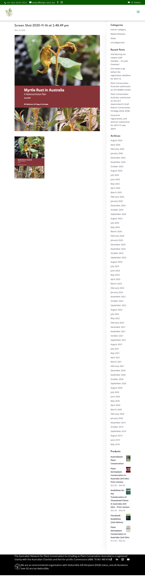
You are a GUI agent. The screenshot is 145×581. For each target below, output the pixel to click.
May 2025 (115, 183)
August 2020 (116, 387)
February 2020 (117, 414)
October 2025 (117, 166)
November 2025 (118, 162)
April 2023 (115, 279)
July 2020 (115, 392)
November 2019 (118, 422)
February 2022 (117, 322)
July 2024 (115, 222)
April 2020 (115, 405)
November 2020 (118, 374)
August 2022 (116, 309)
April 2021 (115, 357)
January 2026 (117, 153)
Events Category (118, 29)
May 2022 (115, 318)
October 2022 (117, 301)
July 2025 (115, 175)
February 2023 (117, 288)
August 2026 (116, 140)
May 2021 (115, 353)
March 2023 (116, 283)
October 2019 (117, 426)
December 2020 (118, 370)
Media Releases (118, 34)
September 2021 (118, 340)
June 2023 (115, 270)
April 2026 (115, 144)
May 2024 (115, 227)
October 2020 (117, 379)
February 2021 (117, 366)
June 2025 (115, 179)
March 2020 (116, 409)
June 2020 (115, 396)
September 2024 (118, 214)
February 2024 (117, 235)
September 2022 (118, 305)
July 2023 (115, 266)
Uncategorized (117, 42)
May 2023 (115, 275)
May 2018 (115, 444)
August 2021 (116, 344)
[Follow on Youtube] (128, 559)
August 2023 (116, 262)
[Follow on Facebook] (111, 559)
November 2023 (118, 249)
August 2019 (116, 435)
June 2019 (115, 440)
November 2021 (118, 331)
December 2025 (118, 157)
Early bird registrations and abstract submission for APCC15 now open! (120, 122)
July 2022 (115, 314)
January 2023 (117, 292)
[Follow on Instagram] (122, 559)
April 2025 (115, 188)
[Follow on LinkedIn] (117, 559)
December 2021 (118, 327)
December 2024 (118, 205)
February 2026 (117, 149)
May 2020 (115, 401)
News (113, 38)
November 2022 (118, 296)
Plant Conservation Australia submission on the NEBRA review (121, 86)
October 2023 (117, 253)
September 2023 (118, 257)
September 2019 (118, 431)
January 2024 (117, 240)
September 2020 (118, 383)
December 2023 (118, 244)
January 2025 (117, 201)
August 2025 (116, 170)
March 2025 (116, 192)
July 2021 (115, 348)
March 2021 (116, 361)
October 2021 (117, 335)
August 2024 (116, 218)
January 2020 (117, 418)
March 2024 (116, 231)
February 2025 (117, 196)
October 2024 (117, 209)
